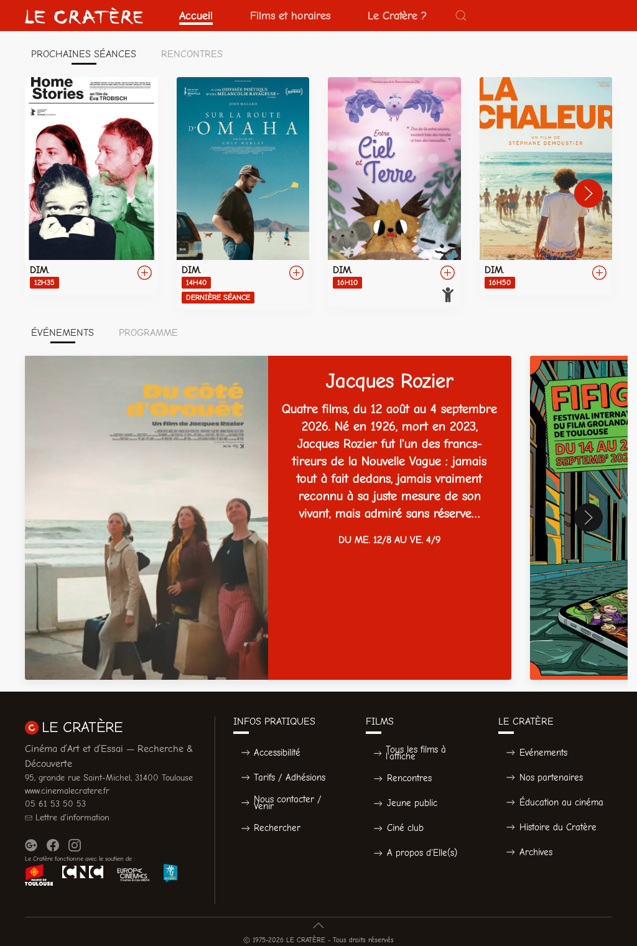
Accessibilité (277, 752)
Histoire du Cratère (558, 827)
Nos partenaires (551, 777)
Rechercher (277, 827)
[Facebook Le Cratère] (53, 845)
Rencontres (409, 778)
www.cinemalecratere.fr (67, 791)
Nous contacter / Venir (288, 803)
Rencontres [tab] (192, 54)
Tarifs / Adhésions (289, 777)
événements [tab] (62, 332)
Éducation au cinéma (561, 802)
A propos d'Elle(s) (422, 852)
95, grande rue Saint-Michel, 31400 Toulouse (109, 777)
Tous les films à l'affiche (416, 753)
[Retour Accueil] (84, 15)
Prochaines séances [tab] (83, 54)
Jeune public (412, 803)
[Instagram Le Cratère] (74, 845)
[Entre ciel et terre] (394, 192)
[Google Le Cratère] (31, 845)
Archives (535, 852)
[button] (461, 15)
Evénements (543, 752)
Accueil (196, 15)
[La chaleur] (546, 186)
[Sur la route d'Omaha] (243, 193)
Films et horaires (290, 15)
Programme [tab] (148, 332)
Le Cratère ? (397, 15)
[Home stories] (91, 186)
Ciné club (405, 827)
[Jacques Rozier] (268, 518)
